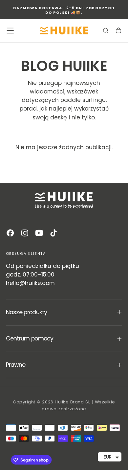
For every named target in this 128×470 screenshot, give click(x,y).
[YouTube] (39, 233)
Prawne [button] (16, 365)
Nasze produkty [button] (26, 312)
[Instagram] (24, 233)
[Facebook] (10, 233)
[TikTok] (53, 233)
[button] (10, 30)
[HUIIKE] (64, 201)
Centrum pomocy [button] (29, 338)
